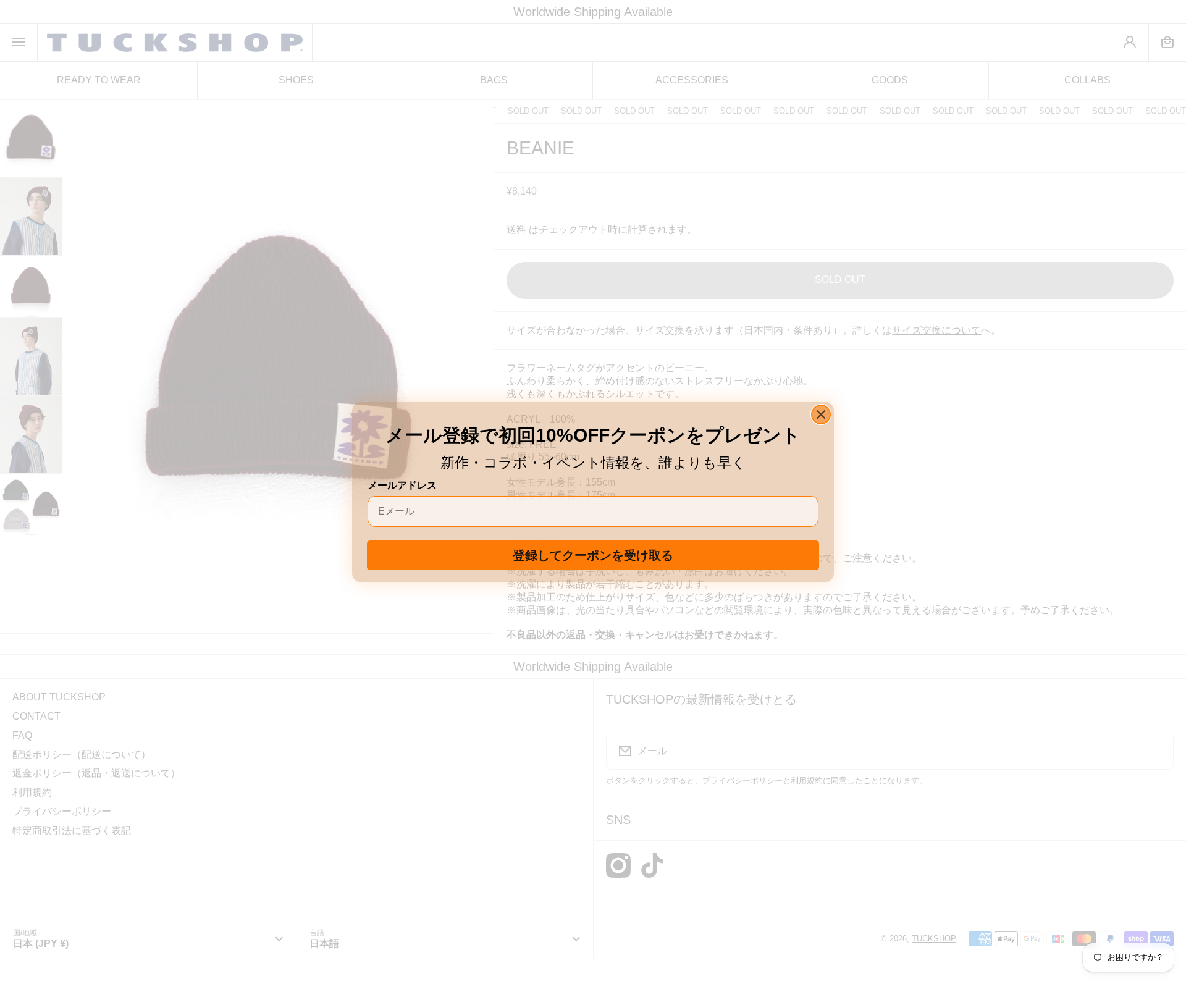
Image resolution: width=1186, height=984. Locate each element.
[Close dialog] (821, 414)
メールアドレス (402, 485)
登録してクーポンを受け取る (593, 555)
